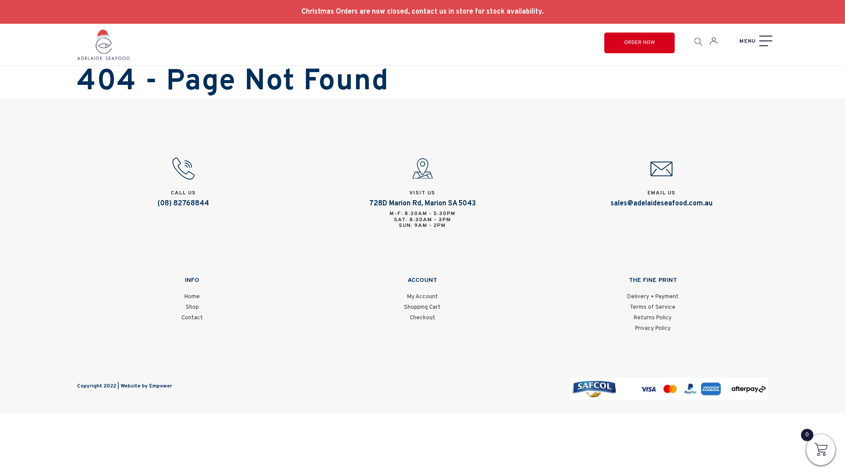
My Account (422, 296)
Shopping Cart (422, 307)
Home (192, 296)
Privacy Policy (653, 328)
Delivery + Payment (653, 296)
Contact (192, 318)
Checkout (422, 318)
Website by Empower (146, 386)
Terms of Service (653, 307)
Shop (192, 307)
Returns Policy (653, 318)
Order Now (639, 42)
